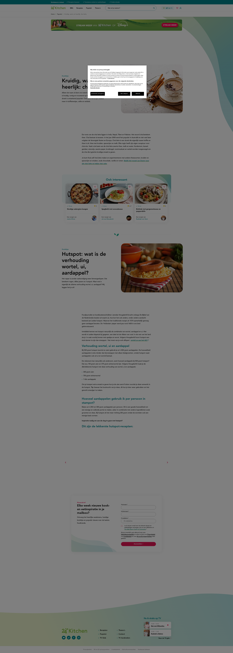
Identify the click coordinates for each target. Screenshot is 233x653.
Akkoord (138, 93)
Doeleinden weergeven (97, 93)
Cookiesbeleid (110, 78)
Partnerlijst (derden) (95, 88)
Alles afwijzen (124, 93)
